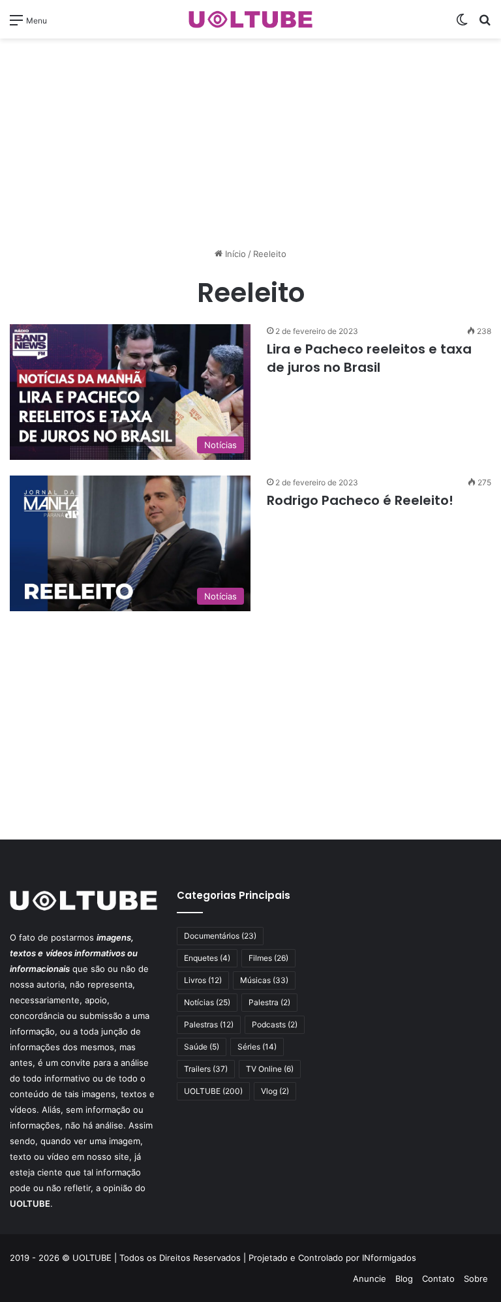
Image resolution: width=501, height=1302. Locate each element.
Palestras (209, 1024)
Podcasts (274, 1024)
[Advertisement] (250, 143)
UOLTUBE (213, 1091)
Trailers (206, 1069)
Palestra (269, 1002)
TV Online (270, 1069)
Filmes (268, 958)
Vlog (275, 1091)
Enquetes (207, 958)
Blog (404, 1278)
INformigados (389, 1257)
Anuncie (369, 1278)
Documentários (220, 936)
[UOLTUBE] (250, 19)
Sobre (476, 1278)
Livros (203, 980)
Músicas (264, 980)
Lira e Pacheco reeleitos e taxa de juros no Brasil (369, 358)
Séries (257, 1047)
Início (234, 254)
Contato (438, 1278)
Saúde (201, 1047)
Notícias (207, 1002)
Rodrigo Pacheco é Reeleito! (360, 500)
